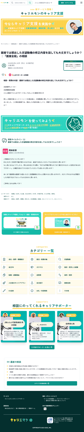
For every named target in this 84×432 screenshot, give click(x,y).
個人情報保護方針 (21, 408)
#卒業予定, (40, 194)
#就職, (13, 194)
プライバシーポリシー (63, 399)
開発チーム (32, 408)
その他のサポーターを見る (40, 347)
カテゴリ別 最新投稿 (40, 383)
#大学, (35, 194)
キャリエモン (5, 44)
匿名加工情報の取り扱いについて (56, 400)
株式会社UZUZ (9, 408)
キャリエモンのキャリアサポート (14, 399)
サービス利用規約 (49, 399)
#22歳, (22, 194)
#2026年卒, (28, 194)
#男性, (53, 194)
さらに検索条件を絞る (42, 3)
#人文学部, (47, 194)
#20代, (18, 194)
